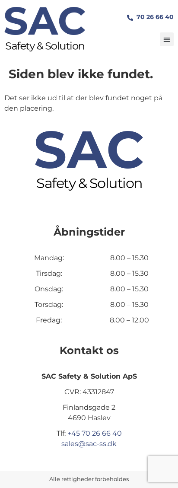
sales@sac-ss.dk (89, 444)
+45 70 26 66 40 (94, 433)
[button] (167, 39)
